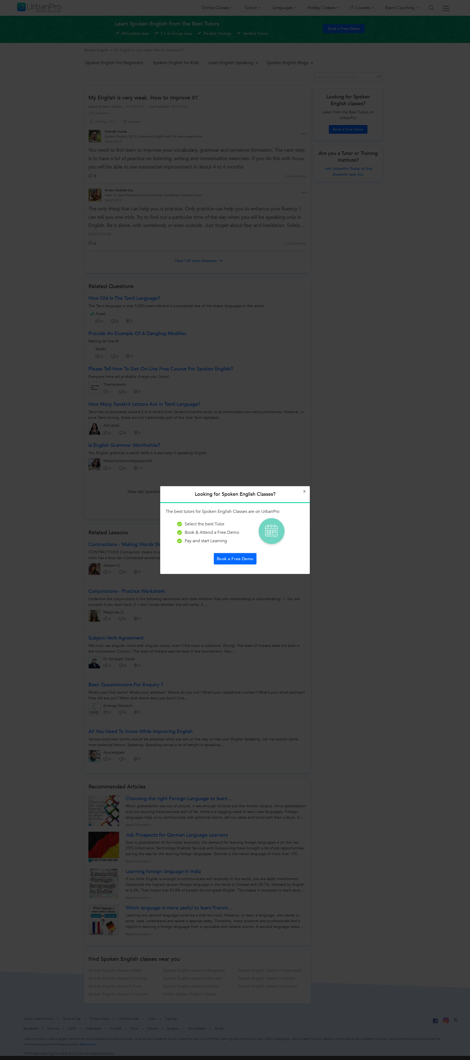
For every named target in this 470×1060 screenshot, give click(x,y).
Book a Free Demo (235, 558)
